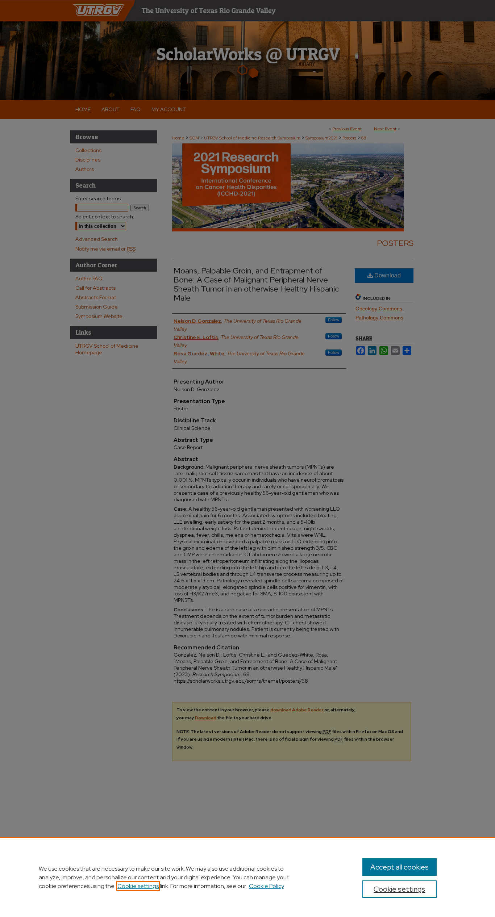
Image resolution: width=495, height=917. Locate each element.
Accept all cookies (399, 867)
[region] (247, 877)
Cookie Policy (266, 886)
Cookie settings (138, 886)
